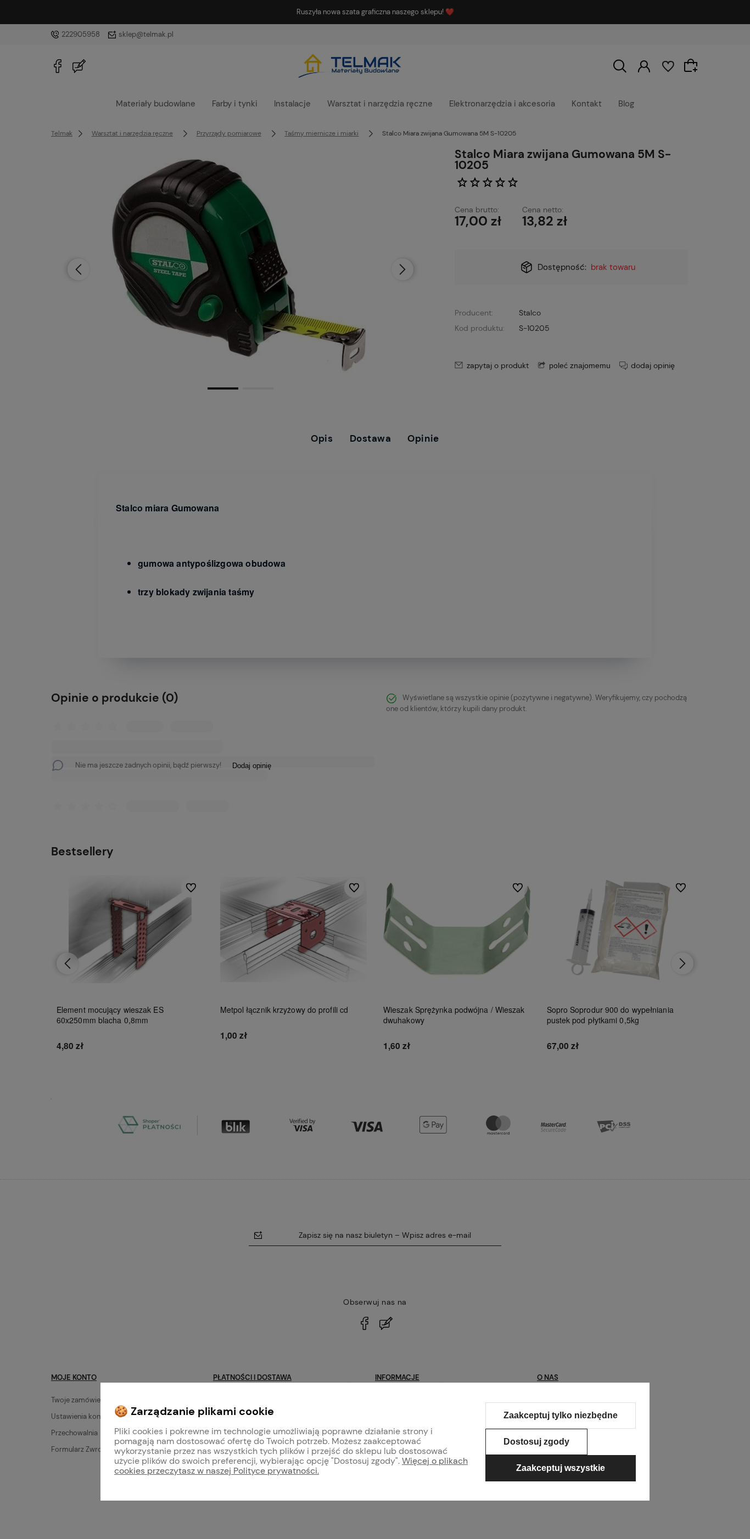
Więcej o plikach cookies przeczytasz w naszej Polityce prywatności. (291, 1465)
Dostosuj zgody (536, 1441)
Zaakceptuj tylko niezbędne (560, 1415)
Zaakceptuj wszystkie (560, 1468)
